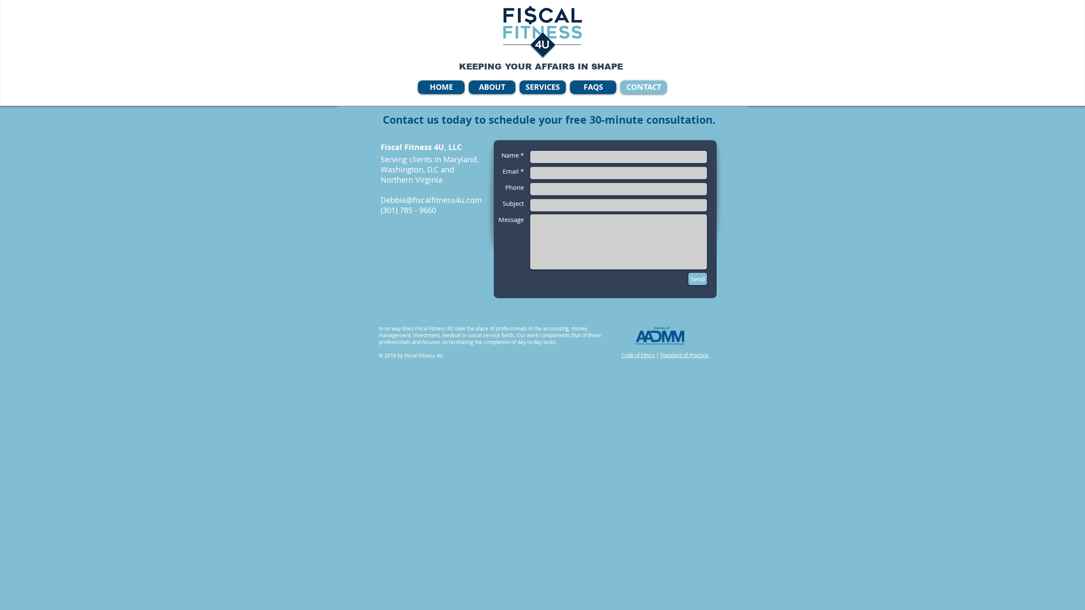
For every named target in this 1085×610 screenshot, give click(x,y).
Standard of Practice (684, 355)
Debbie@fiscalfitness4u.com (431, 200)
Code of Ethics (638, 355)
